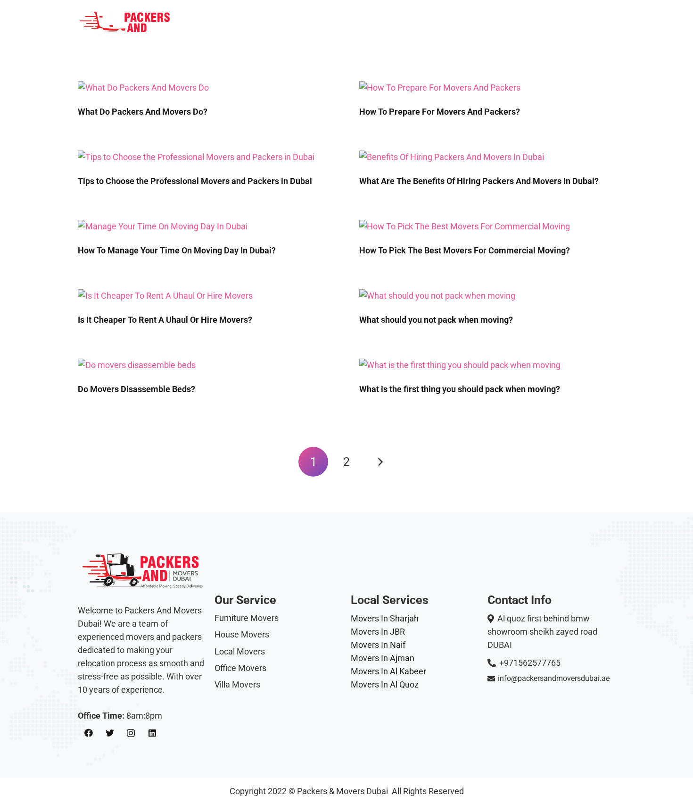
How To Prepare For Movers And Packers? (439, 112)
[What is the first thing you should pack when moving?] (460, 365)
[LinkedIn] (152, 733)
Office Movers (240, 668)
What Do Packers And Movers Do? (142, 112)
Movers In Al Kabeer (388, 671)
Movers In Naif (378, 645)
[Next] (380, 462)
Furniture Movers (246, 618)
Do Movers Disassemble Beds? (136, 389)
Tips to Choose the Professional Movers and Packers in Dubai (195, 181)
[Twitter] (109, 733)
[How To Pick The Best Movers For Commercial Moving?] (464, 226)
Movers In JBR (378, 632)
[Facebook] (88, 733)
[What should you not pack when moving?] (437, 296)
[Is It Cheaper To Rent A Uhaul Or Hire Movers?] (165, 296)
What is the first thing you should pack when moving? (459, 389)
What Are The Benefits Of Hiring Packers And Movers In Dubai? (479, 181)
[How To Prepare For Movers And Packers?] (439, 87)
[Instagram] (130, 733)
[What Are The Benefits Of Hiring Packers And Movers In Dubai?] (451, 157)
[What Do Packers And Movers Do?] (143, 87)
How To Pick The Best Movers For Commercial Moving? (464, 250)
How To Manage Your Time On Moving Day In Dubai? (177, 250)
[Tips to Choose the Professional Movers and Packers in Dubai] (196, 157)
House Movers (241, 634)
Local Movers (239, 651)
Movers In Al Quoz (385, 684)
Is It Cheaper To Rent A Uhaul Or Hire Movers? (165, 320)
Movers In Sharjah (385, 618)
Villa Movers (237, 684)
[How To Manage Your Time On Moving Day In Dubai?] (163, 226)
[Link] (127, 23)
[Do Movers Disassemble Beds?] (137, 365)
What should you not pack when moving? (436, 320)
